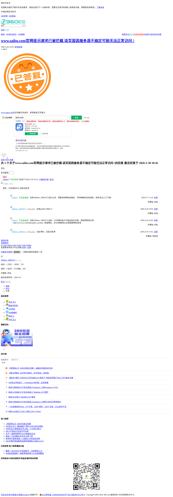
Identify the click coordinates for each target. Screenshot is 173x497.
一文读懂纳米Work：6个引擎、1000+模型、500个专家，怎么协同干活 (37, 407)
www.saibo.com (7, 113)
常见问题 (157, 34)
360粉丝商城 (138, 34)
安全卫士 (12, 302)
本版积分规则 (6, 252)
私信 (52, 179)
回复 (3, 160)
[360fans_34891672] (2, 257)
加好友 (8, 282)
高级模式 (4, 243)
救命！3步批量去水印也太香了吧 (19, 436)
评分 (7, 160)
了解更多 (100, 7)
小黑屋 (19, 495)
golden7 (6, 179)
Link (14, 245)
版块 (131, 34)
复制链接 (18, 47)
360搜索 (21, 34)
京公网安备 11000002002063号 (54, 495)
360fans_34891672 (23, 209)
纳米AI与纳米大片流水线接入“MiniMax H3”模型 (28, 392)
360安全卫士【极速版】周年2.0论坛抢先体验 (24, 426)
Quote (18, 245)
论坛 (127, 34)
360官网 (4, 16)
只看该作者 (44, 179)
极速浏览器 (13, 306)
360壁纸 (11, 309)
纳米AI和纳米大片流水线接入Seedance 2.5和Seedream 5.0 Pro (33, 387)
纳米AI (11, 316)
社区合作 (4, 495)
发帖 (7, 286)
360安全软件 (11, 34)
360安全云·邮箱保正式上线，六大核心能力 (23, 429)
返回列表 (4, 240)
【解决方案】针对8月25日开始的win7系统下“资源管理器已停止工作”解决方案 (40, 378)
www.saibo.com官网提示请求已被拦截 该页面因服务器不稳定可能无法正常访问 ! (67, 41)
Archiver (26, 495)
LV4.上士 (18, 260)
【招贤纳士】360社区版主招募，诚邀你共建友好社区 (30, 368)
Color (5, 245)
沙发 (5, 177)
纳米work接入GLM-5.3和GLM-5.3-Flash (24, 411)
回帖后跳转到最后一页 (33, 252)
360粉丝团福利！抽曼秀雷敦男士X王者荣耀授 (25, 453)
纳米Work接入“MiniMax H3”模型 (21, 397)
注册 (7, 30)
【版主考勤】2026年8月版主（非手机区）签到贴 (28, 373)
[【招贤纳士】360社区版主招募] (17, 346)
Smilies (28, 245)
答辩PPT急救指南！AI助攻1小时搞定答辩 (23, 439)
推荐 (124, 34)
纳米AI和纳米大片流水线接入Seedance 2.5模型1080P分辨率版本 (34, 402)
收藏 (11, 160)
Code (24, 245)
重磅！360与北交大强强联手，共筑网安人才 (24, 451)
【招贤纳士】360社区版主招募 (18, 424)
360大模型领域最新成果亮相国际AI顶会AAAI (25, 441)
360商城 (12, 16)
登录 (3, 30)
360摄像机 (12, 313)
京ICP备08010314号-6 (76, 495)
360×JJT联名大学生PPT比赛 (17, 431)
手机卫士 (12, 320)
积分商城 (12, 495)
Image (9, 245)
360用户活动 (149, 34)
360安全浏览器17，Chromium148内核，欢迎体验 (28, 383)
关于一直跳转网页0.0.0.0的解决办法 (20, 434)
